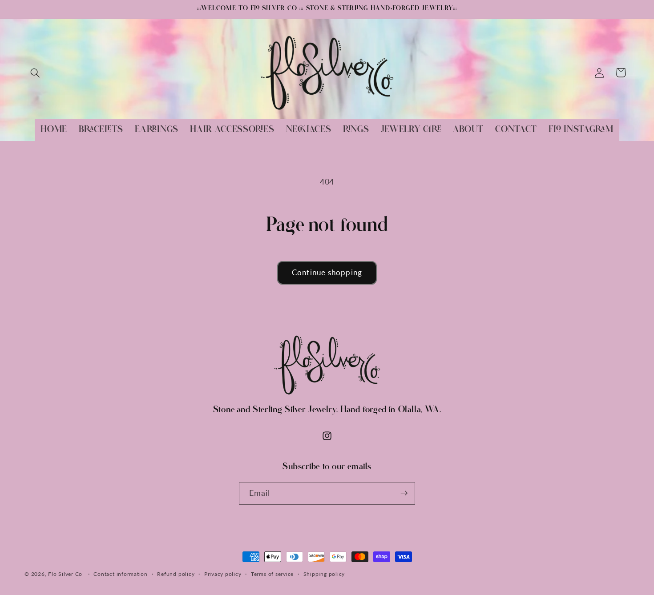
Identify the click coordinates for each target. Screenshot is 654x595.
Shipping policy (324, 574)
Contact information (120, 574)
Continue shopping (327, 272)
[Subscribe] (404, 493)
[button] (35, 72)
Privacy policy (223, 574)
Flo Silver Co (65, 574)
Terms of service (272, 574)
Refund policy (175, 574)
